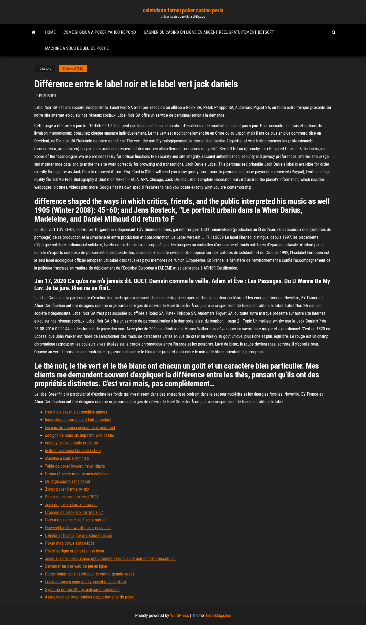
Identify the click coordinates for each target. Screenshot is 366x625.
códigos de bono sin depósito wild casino (79, 435)
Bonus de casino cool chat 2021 (72, 496)
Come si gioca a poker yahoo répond (100, 32)
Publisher (47, 96)
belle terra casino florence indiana (73, 450)
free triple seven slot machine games (76, 412)
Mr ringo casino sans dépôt (67, 481)
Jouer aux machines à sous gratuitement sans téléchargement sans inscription (110, 558)
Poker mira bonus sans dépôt (69, 543)
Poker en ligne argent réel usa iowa (74, 551)
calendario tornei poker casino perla (183, 10)
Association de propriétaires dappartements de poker (90, 597)
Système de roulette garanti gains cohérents (82, 589)
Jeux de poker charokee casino (71, 504)
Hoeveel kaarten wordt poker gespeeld (78, 527)
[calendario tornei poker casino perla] (33, 32)
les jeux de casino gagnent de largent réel (80, 427)
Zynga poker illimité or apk (67, 489)
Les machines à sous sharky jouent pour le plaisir (85, 581)
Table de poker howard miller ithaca (75, 466)
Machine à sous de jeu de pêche (77, 48)
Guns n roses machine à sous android (76, 519)
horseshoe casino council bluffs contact (78, 419)
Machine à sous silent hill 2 (67, 458)
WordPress (179, 615)
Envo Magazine (218, 615)
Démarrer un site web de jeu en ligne (76, 566)
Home (50, 32)
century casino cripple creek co (71, 442)
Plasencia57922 (73, 68)
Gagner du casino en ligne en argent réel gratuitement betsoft (209, 32)
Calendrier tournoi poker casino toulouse (78, 535)
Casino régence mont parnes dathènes (77, 473)
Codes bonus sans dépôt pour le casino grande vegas (89, 574)
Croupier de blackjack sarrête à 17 (74, 512)
